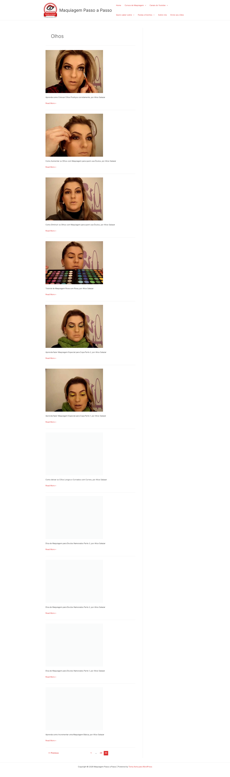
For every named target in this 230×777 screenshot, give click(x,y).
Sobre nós (162, 15)
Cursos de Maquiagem (134, 5)
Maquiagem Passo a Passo (85, 10)
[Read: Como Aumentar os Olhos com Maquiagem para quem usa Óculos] (74, 135)
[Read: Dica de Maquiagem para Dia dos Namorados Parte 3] (74, 517)
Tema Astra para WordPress (140, 767)
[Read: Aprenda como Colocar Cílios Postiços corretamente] (74, 71)
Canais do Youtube (158, 5)
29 (101, 753)
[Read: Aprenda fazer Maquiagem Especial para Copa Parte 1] (74, 390)
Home (118, 5)
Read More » (51, 103)
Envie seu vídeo (177, 15)
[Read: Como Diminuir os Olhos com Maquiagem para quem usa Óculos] (74, 199)
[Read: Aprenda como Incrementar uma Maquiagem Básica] (74, 708)
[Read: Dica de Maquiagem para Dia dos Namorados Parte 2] (74, 581)
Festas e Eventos (145, 15)
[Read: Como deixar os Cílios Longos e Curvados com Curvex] (74, 454)
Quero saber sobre (124, 15)
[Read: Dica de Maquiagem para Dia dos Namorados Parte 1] (74, 645)
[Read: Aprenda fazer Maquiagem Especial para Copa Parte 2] (74, 326)
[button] (145, 5)
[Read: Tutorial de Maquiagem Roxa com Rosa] (74, 262)
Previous (53, 753)
